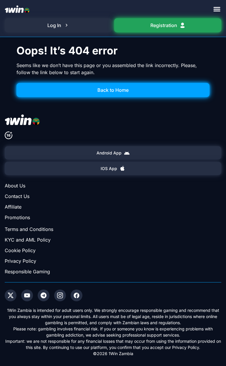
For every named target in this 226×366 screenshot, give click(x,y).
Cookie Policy (20, 250)
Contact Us (17, 196)
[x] (10, 295)
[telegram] (43, 295)
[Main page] (17, 9)
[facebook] (76, 295)
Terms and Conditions (29, 229)
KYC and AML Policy (28, 240)
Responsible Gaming (27, 271)
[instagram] (60, 295)
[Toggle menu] (216, 9)
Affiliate (13, 207)
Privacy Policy (20, 261)
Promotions (17, 217)
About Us (15, 186)
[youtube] (27, 295)
